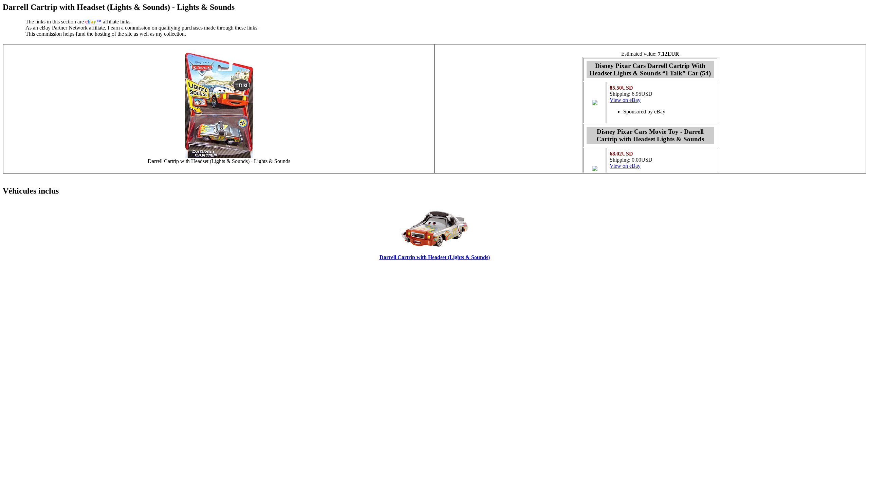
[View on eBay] (594, 103)
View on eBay (625, 100)
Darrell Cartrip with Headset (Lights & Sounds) (435, 257)
